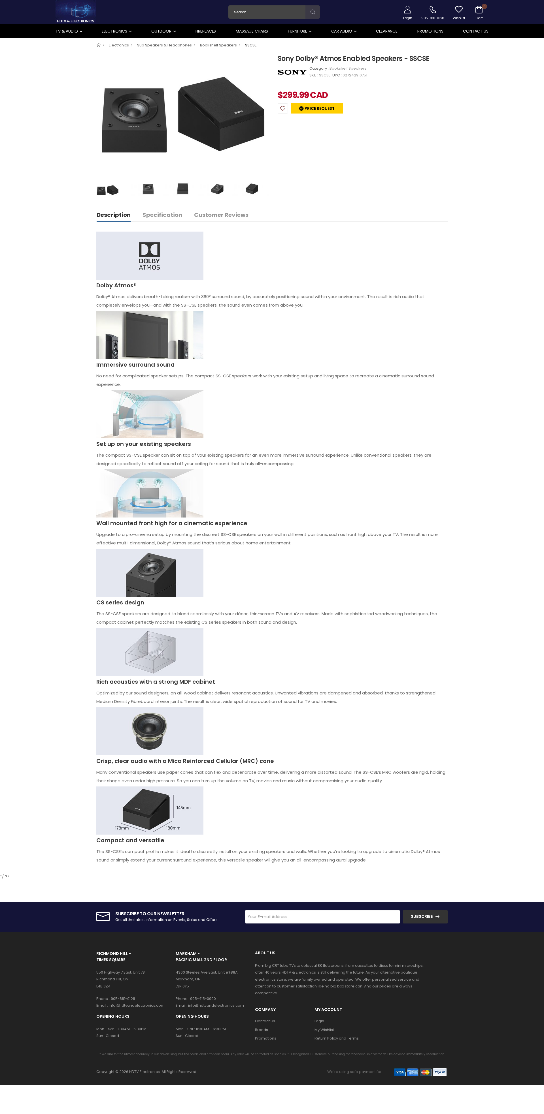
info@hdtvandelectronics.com (137, 1005)
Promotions (430, 31)
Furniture (297, 31)
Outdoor (161, 31)
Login (319, 1021)
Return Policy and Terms (336, 1038)
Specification (162, 215)
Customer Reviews (221, 215)
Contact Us (475, 31)
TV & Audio (67, 31)
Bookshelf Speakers (218, 45)
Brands (261, 1029)
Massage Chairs (252, 31)
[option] (182, 117)
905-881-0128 (123, 998)
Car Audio (341, 31)
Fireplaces (206, 31)
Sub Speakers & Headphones (164, 45)
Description (114, 215)
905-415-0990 (203, 998)
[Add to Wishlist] (283, 108)
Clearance (387, 31)
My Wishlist (324, 1029)
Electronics (114, 31)
